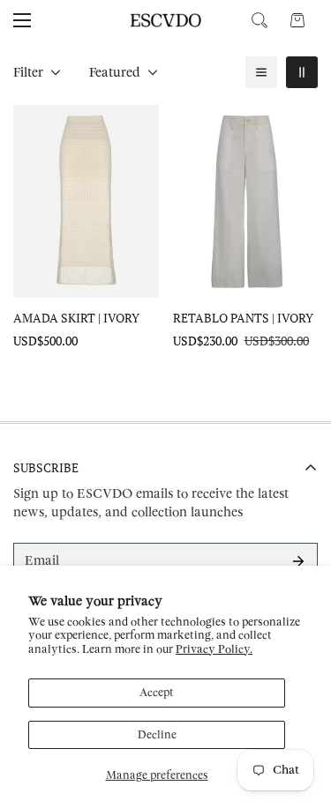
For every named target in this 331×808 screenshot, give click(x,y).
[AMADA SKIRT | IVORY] (86, 201)
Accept (156, 692)
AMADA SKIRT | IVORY (76, 317)
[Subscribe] (298, 561)
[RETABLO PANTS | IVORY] (246, 201)
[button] (297, 20)
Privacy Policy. (214, 649)
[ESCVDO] (166, 20)
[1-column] (261, 72)
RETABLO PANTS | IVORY (243, 317)
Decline (157, 735)
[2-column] (302, 72)
